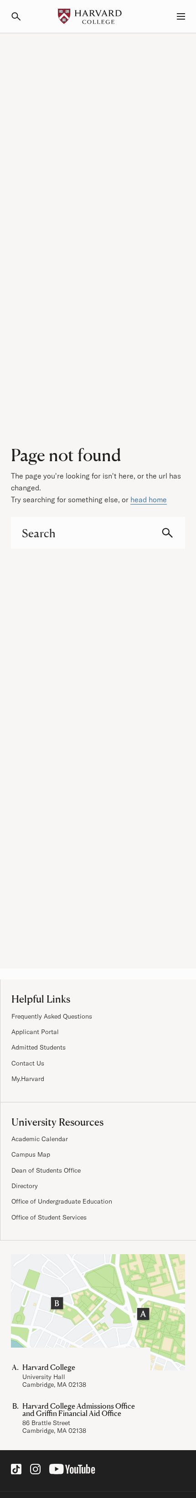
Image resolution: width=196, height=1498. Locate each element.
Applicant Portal (35, 1032)
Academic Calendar (39, 1139)
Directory (24, 1186)
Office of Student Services (49, 1217)
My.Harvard (27, 1079)
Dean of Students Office (46, 1170)
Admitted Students (38, 1047)
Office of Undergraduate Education (61, 1201)
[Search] (20, 16)
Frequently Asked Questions (51, 1016)
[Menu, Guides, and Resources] (176, 16)
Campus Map (30, 1154)
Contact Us (27, 1063)
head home (148, 499)
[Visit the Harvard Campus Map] (98, 1312)
